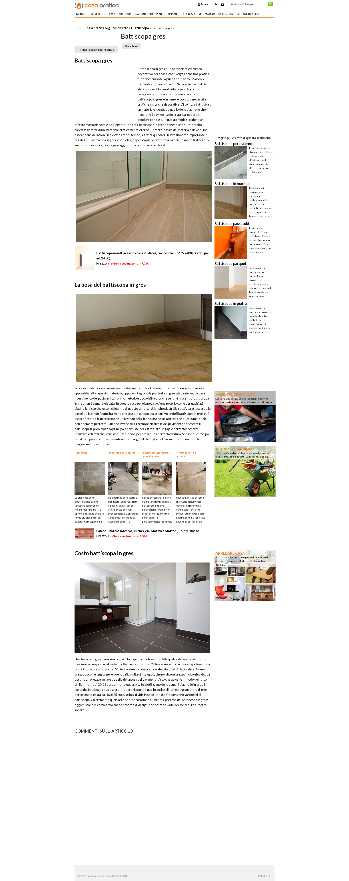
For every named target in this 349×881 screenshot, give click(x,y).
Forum (204, 4)
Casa (112, 14)
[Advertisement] (117, 23)
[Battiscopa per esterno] (231, 162)
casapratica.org (98, 28)
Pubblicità (264, 875)
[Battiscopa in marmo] (231, 202)
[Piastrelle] (91, 478)
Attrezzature (192, 14)
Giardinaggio (144, 14)
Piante (160, 14)
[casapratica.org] (97, 5)
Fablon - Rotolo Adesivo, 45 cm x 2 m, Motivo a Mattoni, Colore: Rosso (147, 531)
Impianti (173, 14)
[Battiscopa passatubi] (231, 242)
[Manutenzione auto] (245, 416)
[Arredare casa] (245, 575)
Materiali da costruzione (222, 14)
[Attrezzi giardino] (245, 471)
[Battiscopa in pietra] (231, 322)
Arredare (125, 14)
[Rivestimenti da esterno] (192, 478)
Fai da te (81, 14)
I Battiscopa (140, 28)
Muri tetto (98, 14)
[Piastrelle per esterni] (124, 478)
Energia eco (251, 14)
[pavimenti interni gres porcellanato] (158, 478)
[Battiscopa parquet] (231, 282)
